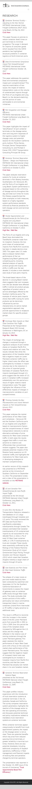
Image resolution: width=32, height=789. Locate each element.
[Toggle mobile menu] (28, 9)
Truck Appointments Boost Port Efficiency (13, 769)
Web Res (14, 230)
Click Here (6, 32)
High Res (6, 230)
